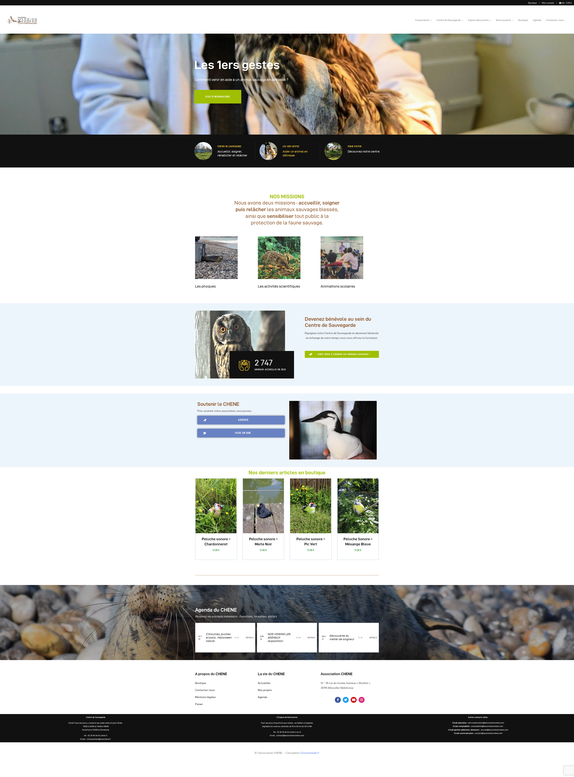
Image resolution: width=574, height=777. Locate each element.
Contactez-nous (205, 692)
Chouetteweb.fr (309, 755)
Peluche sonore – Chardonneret (216, 544)
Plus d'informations (254, 108)
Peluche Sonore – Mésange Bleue (358, 544)
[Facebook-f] (338, 702)
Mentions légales (205, 699)
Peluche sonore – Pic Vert (310, 544)
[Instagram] (362, 702)
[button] (342, 356)
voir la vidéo (220, 107)
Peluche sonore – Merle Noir (263, 544)
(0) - (566, 3)
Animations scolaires (338, 289)
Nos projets (265, 692)
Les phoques (205, 289)
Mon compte (548, 3)
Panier (199, 706)
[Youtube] (354, 702)
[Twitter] (346, 702)
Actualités (264, 685)
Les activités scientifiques (279, 289)
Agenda (262, 699)
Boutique (532, 3)
